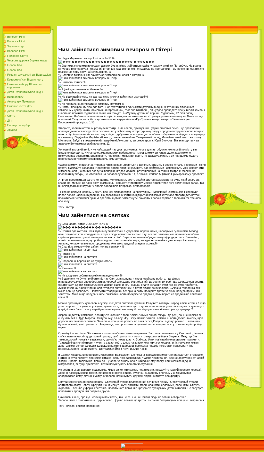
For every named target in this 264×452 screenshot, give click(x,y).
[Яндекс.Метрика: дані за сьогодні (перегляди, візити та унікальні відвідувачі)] (132, 447)
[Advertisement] (94, 11)
